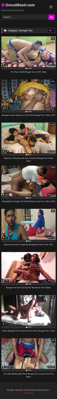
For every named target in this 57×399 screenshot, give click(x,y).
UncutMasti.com (19, 4)
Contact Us (28, 393)
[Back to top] (48, 390)
